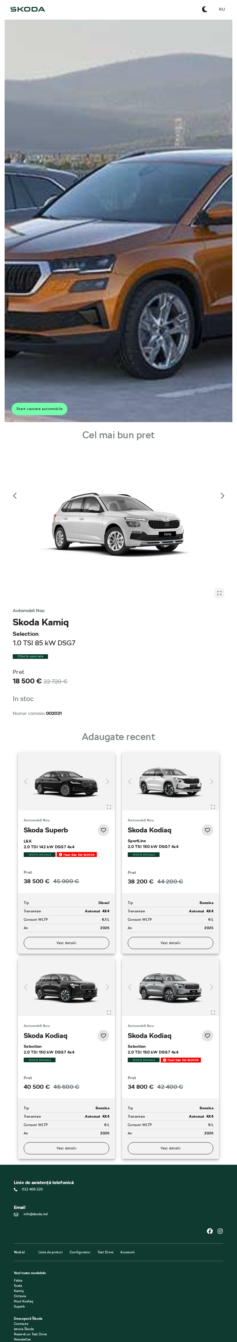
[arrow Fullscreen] (219, 467)
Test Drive (105, 1155)
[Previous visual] (15, 476)
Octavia (20, 1199)
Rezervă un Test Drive (30, 1237)
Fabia (18, 1183)
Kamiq (19, 1194)
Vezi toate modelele (30, 1176)
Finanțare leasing (27, 1259)
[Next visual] (222, 476)
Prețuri (19, 1270)
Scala (18, 1188)
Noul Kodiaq (23, 1204)
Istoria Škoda (24, 1232)
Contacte (21, 1226)
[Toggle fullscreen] (109, 682)
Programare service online (33, 1292)
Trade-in (20, 1275)
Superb (19, 1209)
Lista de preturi (50, 1155)
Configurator (80, 1155)
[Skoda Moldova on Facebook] (212, 1134)
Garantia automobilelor (32, 1298)
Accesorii (127, 1155)
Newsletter (22, 1242)
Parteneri (21, 1265)
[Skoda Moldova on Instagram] (220, 1134)
